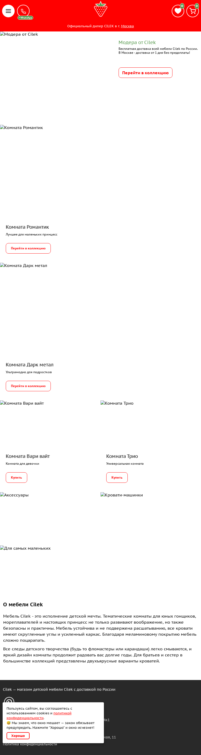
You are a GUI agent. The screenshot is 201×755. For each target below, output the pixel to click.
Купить (16, 477)
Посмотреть (24, 512)
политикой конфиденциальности (39, 715)
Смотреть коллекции (34, 566)
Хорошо (18, 735)
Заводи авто (124, 512)
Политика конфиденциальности (30, 744)
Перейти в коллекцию (145, 72)
